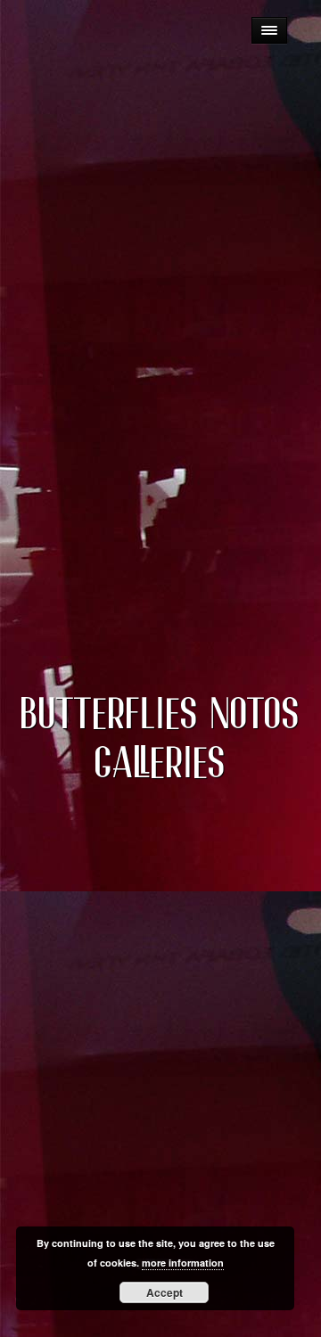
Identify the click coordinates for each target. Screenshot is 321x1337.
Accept (164, 1292)
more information (183, 1262)
